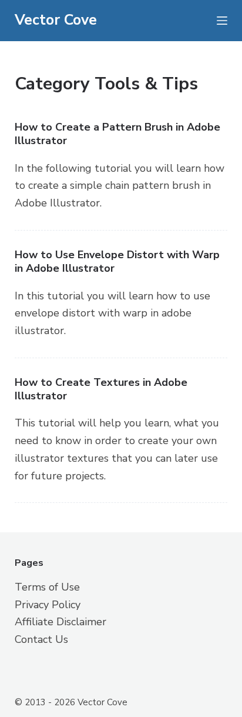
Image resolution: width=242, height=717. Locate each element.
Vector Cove (56, 20)
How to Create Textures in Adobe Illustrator (101, 389)
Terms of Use (47, 587)
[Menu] (222, 20)
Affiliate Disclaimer (60, 622)
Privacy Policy (47, 605)
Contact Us (41, 639)
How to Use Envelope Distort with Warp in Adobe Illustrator (117, 261)
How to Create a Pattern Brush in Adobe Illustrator (117, 134)
